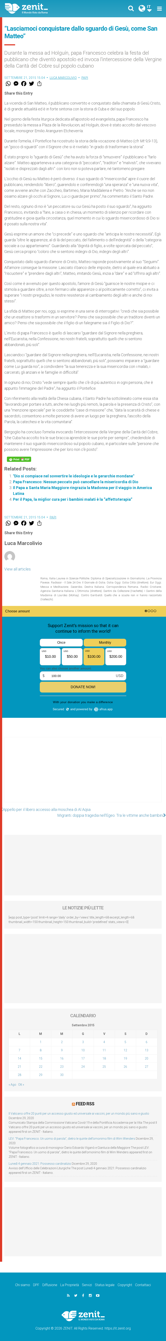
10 (83, 1050)
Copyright (125, 1285)
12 (125, 1050)
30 (62, 1075)
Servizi (87, 1285)
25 (104, 1066)
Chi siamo (22, 1285)
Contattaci (143, 1285)
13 (146, 1050)
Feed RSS (85, 1103)
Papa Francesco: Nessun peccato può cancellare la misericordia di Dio (75, 482)
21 (19, 1066)
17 (83, 1058)
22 (40, 1066)
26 (125, 1066)
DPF (36, 1285)
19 (125, 1058)
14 (19, 1058)
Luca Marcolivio (63, 77)
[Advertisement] (83, 774)
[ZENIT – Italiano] (46, 8)
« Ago (12, 1084)
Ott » (21, 1084)
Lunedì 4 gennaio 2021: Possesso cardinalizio (40, 1163)
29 (40, 1075)
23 (62, 1066)
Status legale (105, 1285)
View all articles (17, 569)
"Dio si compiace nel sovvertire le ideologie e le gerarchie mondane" (73, 476)
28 (19, 1075)
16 (62, 1058)
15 (40, 1058)
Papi (84, 77)
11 (104, 1050)
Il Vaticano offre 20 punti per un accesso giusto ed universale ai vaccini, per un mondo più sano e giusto (79, 1113)
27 (146, 1066)
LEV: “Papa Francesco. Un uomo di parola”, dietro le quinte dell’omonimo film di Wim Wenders (72, 1138)
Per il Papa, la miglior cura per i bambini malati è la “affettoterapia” (72, 499)
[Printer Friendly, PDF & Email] (19, 459)
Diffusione (49, 1285)
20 (146, 1058)
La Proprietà (69, 1285)
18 (104, 1058)
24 (83, 1066)
